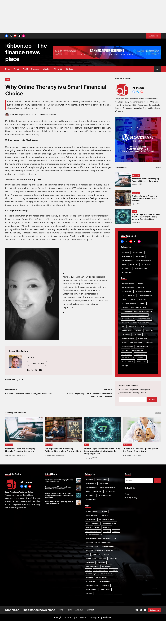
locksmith (137, 334)
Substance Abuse (128, 358)
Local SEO (149, 330)
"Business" (125, 253)
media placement (128, 338)
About (127, 494)
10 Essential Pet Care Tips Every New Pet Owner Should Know (140, 449)
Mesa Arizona (142, 338)
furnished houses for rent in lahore (135, 323)
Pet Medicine (146, 264)
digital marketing (145, 295)
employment (143, 299)
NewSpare (94, 617)
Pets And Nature (141, 268)
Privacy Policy (131, 497)
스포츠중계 (125, 366)
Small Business (140, 354)
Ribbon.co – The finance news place (26, 52)
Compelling (140, 257)
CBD (123, 295)
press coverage (142, 346)
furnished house (128, 319)
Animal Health (127, 257)
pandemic (149, 342)
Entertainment (127, 260)
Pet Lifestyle (134, 264)
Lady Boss (138, 330)
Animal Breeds (138, 253)
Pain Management (136, 342)
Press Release (127, 272)
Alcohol (140, 284)
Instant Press (127, 330)
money (124, 342)
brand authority (128, 288)
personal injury (127, 346)
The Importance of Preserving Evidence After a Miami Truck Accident (144, 198)
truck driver (141, 362)
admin (15, 114)
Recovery (125, 350)
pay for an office (25, 219)
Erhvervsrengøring (129, 303)
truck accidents (127, 362)
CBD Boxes (131, 295)
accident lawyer (128, 284)
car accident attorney (143, 291)
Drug (133, 299)
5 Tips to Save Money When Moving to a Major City (28, 393)
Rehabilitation (137, 350)
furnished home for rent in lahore (134, 315)
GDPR (123, 327)
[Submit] (157, 480)
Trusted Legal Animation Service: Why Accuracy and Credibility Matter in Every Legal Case (102, 451)
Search (152, 399)
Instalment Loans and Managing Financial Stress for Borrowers (145, 180)
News (7, 79)
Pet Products (126, 268)
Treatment (141, 358)
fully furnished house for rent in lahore (137, 311)
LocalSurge (126, 334)
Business (141, 288)
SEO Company (126, 354)
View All (158, 167)
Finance (142, 303)
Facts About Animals (143, 260)
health (15, 121)
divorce (124, 299)
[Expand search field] (157, 69)
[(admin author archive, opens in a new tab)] (7, 115)
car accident (126, 291)
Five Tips (125, 307)
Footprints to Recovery (139, 307)
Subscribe (154, 610)
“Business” (135, 176)
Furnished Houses (144, 319)
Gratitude (132, 327)
